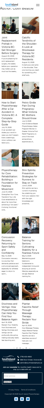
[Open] (38, 5)
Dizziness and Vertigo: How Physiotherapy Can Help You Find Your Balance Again (9, 311)
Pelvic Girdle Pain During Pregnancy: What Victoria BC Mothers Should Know (29, 110)
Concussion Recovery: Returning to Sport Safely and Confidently (8, 245)
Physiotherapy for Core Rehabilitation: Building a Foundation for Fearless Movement (10, 180)
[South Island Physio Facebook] (16, 399)
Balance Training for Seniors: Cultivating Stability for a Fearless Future (30, 245)
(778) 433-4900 (26, 356)
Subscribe (8, 382)
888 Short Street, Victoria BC (31, 360)
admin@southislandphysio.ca (31, 363)
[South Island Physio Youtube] (28, 399)
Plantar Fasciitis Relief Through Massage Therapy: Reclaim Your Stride (30, 313)
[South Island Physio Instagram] (22, 399)
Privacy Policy (14, 390)
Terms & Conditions (28, 390)
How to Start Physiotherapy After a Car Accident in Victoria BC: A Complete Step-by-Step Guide (9, 113)
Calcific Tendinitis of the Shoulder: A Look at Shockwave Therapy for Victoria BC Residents (29, 48)
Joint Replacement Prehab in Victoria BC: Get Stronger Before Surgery (10, 45)
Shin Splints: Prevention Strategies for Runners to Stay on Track (29, 176)
